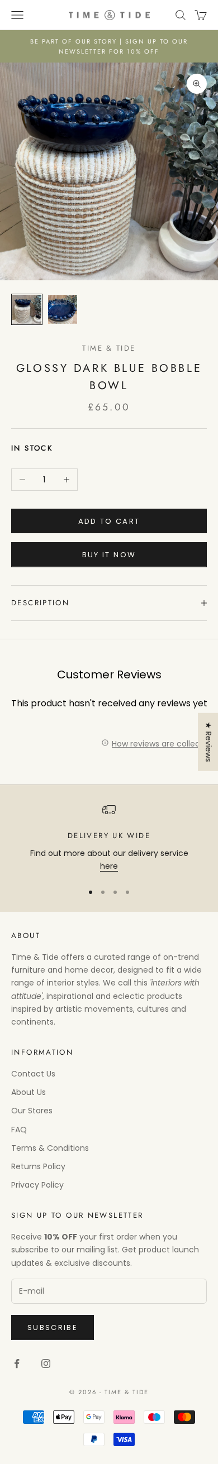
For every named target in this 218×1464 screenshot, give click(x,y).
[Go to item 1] (26, 309)
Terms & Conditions (50, 1148)
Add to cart (109, 521)
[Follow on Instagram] (45, 1363)
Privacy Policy (37, 1184)
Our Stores (32, 1110)
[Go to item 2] (62, 309)
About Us (28, 1092)
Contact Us (33, 1073)
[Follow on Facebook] (16, 1363)
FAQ (19, 1129)
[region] (109, 838)
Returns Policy (38, 1166)
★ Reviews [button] (208, 742)
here (109, 866)
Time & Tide (108, 348)
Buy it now (109, 554)
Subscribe (52, 1327)
